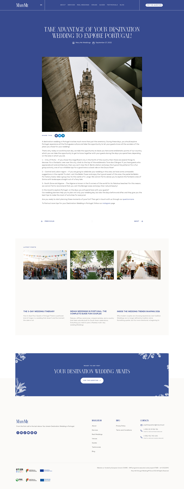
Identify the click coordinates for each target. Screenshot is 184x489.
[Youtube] (28, 432)
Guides (102, 5)
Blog (122, 5)
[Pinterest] (31, 432)
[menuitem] (41, 5)
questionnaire (128, 199)
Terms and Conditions (124, 430)
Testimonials (112, 5)
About (63, 5)
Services (71, 5)
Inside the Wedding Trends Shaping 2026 (138, 312)
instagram (106, 203)
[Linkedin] (35, 432)
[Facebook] (21, 432)
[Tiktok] (24, 432)
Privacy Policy (120, 426)
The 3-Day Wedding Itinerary (39, 312)
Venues (94, 5)
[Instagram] (17, 432)
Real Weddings (83, 5)
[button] (56, 135)
